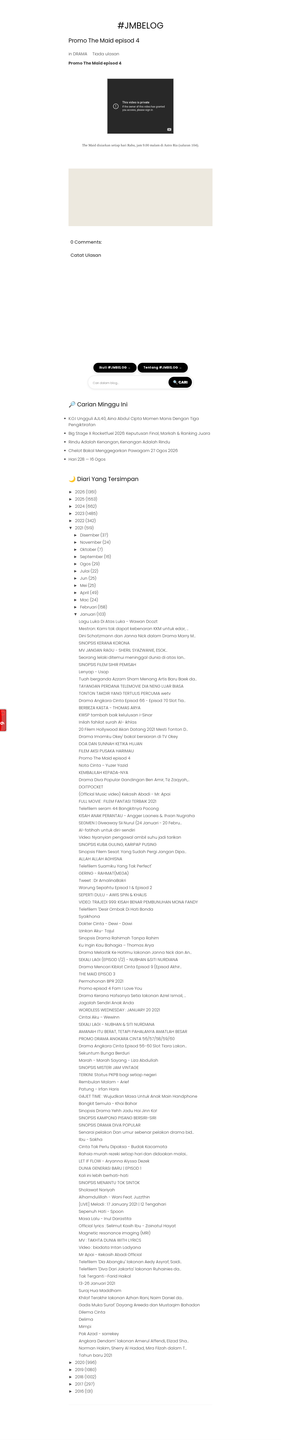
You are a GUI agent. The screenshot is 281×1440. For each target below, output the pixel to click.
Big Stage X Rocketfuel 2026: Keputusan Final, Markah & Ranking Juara (139, 433)
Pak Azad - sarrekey (99, 1334)
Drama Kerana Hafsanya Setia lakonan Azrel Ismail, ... (132, 995)
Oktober (88, 549)
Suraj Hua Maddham (100, 1290)
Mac (85, 600)
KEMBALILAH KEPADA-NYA (103, 772)
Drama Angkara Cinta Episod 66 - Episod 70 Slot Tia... (132, 700)
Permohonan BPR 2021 (101, 981)
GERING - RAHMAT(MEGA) (104, 873)
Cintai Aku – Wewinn (99, 1017)
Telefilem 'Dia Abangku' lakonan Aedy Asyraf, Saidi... (130, 1262)
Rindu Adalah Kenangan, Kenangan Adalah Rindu (119, 442)
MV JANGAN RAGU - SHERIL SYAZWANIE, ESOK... (123, 650)
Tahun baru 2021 (95, 1355)
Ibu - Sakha (90, 1139)
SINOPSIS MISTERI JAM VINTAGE (109, 1067)
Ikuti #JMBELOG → (115, 367)
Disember (90, 535)
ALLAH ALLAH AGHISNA (100, 859)
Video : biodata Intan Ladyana (110, 1247)
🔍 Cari (180, 382)
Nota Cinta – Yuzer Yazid (103, 765)
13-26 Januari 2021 (97, 1283)
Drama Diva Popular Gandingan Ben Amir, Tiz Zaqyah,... (134, 780)
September (92, 557)
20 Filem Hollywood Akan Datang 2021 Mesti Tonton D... (133, 729)
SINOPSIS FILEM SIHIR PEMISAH (107, 664)
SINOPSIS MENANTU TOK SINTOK (109, 1183)
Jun (84, 578)
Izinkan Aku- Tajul (96, 931)
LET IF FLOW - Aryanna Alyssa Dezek (114, 1161)
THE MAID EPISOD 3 (97, 974)
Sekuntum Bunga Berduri (104, 1053)
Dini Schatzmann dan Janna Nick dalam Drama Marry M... (137, 636)
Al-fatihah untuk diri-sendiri (107, 830)
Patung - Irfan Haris (99, 1089)
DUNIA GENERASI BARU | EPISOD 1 (110, 1168)
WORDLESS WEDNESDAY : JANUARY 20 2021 (119, 1010)
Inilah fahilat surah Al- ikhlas (108, 722)
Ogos (86, 564)
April (85, 593)
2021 (79, 528)
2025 (80, 499)
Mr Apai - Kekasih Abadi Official (110, 1254)
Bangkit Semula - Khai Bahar (108, 1103)
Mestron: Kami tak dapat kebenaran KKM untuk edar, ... (133, 629)
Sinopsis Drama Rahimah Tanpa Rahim (119, 938)
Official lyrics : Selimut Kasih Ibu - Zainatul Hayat (127, 1226)
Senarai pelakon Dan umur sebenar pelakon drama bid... (136, 1132)
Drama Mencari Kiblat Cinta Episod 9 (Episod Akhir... (130, 967)
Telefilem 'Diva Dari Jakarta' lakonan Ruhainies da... (130, 1269)
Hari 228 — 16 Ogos (87, 459)
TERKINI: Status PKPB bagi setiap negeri (117, 1075)
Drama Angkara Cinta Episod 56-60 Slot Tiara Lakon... (133, 1046)
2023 (80, 513)
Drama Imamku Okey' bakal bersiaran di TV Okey (128, 736)
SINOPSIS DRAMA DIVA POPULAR (109, 1125)
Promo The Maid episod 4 (104, 41)
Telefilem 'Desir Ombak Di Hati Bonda (116, 909)
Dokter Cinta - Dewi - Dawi (105, 923)
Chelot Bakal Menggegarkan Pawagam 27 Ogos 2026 (123, 450)
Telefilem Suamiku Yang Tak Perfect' (115, 866)
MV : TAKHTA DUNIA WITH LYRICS (110, 1240)
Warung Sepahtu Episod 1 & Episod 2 (115, 888)
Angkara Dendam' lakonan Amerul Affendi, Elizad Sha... (134, 1341)
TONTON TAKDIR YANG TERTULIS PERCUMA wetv (125, 693)
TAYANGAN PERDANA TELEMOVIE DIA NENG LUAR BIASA (131, 686)
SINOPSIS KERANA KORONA (104, 643)
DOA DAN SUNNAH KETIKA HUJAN (110, 744)
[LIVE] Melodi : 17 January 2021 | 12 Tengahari (122, 1204)
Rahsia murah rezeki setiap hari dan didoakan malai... (133, 1154)
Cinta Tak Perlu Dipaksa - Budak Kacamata (123, 1147)
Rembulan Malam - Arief (104, 1082)
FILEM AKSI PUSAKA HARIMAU (106, 751)
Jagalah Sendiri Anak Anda (106, 1003)
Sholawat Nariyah (97, 1190)
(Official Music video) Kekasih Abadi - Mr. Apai (124, 794)
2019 (80, 1370)
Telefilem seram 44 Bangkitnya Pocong (119, 808)
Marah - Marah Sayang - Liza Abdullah (118, 1060)
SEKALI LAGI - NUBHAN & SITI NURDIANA (116, 1024)
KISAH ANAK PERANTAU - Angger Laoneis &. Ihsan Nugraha (137, 816)
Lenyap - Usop (94, 672)
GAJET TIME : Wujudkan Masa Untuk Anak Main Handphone (138, 1096)
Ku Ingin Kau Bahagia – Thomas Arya (116, 945)
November (91, 542)
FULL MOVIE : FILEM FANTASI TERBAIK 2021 (117, 801)
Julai (85, 571)
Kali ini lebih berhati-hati (103, 1175)
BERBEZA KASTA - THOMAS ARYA (109, 708)
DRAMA (80, 54)
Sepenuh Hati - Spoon (101, 1211)
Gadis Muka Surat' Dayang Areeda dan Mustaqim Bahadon (139, 1305)
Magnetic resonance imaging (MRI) (115, 1233)
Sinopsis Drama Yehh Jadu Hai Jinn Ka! (118, 1111)
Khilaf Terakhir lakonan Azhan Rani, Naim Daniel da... (131, 1298)
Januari (88, 614)
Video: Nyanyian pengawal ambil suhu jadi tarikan (130, 837)
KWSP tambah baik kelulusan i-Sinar (115, 715)
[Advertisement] (140, 197)
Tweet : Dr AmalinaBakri (102, 880)
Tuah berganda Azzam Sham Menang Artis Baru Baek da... (138, 679)
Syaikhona (89, 916)
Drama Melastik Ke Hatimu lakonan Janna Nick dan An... (135, 952)
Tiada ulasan (105, 54)
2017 (79, 1384)
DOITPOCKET (91, 787)
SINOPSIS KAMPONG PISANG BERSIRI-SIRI (117, 1118)
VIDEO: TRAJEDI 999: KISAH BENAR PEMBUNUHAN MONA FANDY (138, 902)
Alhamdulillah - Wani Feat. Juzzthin (114, 1197)
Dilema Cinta (92, 1312)
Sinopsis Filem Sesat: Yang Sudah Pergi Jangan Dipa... (132, 852)
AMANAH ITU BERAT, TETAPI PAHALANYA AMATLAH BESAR (133, 1031)
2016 (80, 1391)
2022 (80, 521)
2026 (80, 492)
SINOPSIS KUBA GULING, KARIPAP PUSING (118, 844)
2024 (80, 506)
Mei (84, 585)
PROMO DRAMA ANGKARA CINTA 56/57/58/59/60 (127, 1039)
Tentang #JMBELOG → (162, 367)
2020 (80, 1362)
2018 (80, 1377)
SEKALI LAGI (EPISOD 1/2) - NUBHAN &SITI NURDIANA (128, 959)
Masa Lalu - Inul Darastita (105, 1218)
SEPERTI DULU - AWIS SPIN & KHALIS (113, 895)
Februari (89, 607)
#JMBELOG (140, 26)
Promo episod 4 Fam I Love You (110, 988)
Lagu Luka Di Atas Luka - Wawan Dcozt (118, 621)
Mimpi (85, 1326)
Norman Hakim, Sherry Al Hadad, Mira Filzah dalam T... (133, 1348)
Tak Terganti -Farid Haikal (105, 1276)
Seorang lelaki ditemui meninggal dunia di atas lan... (132, 657)
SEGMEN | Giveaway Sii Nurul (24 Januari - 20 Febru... (130, 823)
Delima (86, 1319)
